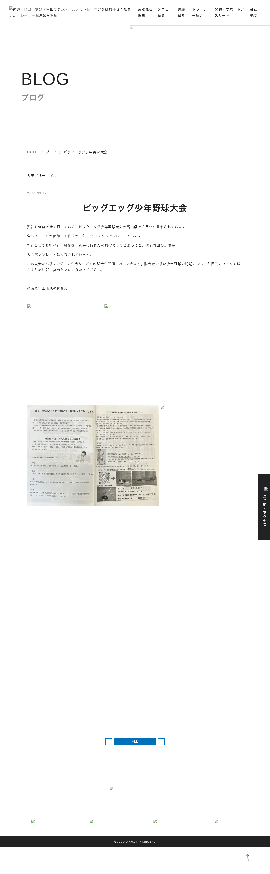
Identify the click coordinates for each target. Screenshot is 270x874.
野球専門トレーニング (164, 802)
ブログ (202, 809)
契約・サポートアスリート (100, 809)
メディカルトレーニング (129, 802)
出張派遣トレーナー (198, 802)
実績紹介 (222, 802)
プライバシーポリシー (226, 809)
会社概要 (129, 809)
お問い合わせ (149, 809)
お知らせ (188, 809)
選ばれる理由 (64, 802)
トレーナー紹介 (39, 809)
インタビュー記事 (66, 809)
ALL (135, 741)
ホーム (46, 802)
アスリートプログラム (92, 802)
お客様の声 (170, 809)
